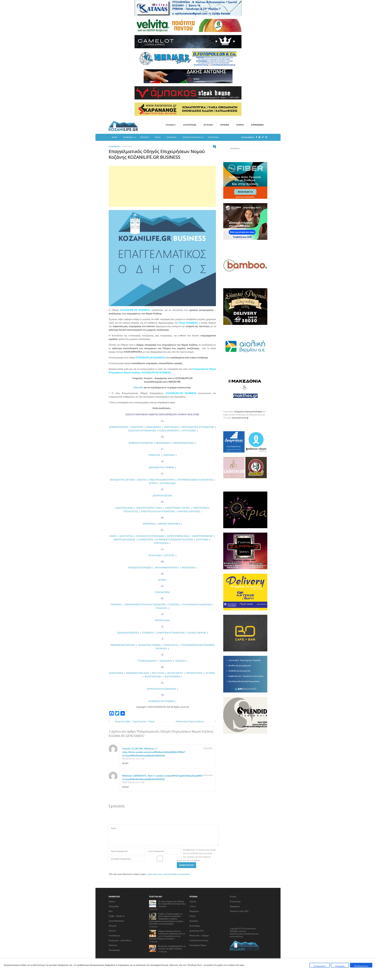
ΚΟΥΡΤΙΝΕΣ (202, 539)
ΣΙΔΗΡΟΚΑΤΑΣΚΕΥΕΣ (128, 632)
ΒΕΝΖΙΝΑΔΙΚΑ (163, 443)
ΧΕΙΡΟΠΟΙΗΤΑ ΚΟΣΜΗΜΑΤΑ (161, 689)
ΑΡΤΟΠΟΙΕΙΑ (189, 430)
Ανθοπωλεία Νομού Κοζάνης (190, 721)
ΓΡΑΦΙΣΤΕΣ (154, 455)
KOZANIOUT (171, 124)
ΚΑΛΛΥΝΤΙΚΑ (126, 536)
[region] (188, 964)
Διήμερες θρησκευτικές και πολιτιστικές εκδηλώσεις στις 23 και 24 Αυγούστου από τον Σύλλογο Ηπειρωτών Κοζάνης (167, 935)
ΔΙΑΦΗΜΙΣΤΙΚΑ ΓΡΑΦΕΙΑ (161, 467)
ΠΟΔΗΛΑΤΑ (161, 608)
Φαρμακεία (194, 911)
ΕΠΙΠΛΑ (153, 483)
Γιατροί (192, 916)
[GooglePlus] (262, 137)
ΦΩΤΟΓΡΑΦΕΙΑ (172, 676)
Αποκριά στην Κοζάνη (191, 137)
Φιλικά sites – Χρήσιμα (199, 935)
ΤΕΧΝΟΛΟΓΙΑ (171, 645)
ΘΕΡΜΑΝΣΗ (150, 523)
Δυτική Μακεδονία (116, 920)
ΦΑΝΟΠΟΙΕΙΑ (116, 673)
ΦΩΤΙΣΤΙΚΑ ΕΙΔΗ (153, 676)
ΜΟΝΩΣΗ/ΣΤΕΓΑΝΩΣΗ (139, 567)
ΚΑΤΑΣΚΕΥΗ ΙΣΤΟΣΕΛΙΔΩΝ (150, 536)
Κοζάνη (112, 901)
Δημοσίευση (186, 865)
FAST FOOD (158, 673)
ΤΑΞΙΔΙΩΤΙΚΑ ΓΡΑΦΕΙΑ (149, 645)
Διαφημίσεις (115, 146)
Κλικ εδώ (138, 387)
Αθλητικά (112, 925)
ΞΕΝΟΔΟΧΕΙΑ (162, 592)
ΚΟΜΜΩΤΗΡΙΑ (145, 539)
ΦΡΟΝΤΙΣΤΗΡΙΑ (194, 673)
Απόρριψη (340, 966)
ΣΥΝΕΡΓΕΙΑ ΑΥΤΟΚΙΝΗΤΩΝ (170, 632)
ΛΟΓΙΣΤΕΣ (169, 555)
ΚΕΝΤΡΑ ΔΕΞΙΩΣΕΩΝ (124, 539)
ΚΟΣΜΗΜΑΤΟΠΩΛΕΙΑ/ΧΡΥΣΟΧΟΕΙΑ (174, 539)
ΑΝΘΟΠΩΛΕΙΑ (171, 427)
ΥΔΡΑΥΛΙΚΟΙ (165, 661)
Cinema (192, 906)
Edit (142, 759)
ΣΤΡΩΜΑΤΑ (147, 632)
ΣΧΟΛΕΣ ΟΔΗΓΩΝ (196, 632)
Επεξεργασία (319, 966)
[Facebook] (256, 137)
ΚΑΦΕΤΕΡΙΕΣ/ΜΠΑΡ (202, 536)
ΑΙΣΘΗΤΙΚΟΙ (137, 427)
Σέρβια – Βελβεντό (116, 916)
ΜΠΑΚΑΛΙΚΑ (188, 567)
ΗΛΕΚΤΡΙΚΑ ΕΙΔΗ (124, 508)
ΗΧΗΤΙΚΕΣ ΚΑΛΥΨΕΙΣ (189, 511)
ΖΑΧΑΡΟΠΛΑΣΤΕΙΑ (162, 495)
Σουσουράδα (189, 124)
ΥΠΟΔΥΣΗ (180, 661)
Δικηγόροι (193, 920)
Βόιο (111, 911)
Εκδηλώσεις (172, 137)
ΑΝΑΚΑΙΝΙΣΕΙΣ (153, 427)
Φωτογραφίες (114, 950)
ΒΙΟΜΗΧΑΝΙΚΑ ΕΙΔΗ (183, 443)
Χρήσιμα (224, 124)
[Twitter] (259, 137)
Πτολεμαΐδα (114, 906)
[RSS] (265, 137)
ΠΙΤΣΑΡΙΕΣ (173, 604)
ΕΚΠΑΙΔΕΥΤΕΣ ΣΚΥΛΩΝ (122, 479)
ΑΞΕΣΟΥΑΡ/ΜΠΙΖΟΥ (169, 430)
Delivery (192, 901)
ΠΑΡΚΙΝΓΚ (116, 604)
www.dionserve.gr (240, 417)
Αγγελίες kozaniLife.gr (198, 940)
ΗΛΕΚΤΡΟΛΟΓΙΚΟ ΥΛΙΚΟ (149, 508)
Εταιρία (240, 124)
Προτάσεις (144, 137)
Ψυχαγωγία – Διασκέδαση (120, 940)
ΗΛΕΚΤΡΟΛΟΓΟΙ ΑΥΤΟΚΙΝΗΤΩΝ (158, 511)
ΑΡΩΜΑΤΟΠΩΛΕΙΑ (118, 427)
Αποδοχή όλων (361, 966)
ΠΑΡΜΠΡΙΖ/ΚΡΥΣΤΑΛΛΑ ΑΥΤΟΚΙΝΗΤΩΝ (145, 604)
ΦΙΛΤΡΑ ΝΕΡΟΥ (175, 673)
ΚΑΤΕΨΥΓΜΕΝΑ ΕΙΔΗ (178, 536)
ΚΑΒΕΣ (113, 536)
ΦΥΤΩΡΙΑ (210, 673)
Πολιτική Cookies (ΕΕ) (239, 911)
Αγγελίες (208, 124)
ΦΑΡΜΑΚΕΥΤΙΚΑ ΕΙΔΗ (137, 673)
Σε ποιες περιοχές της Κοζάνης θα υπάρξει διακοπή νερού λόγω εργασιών (172, 904)
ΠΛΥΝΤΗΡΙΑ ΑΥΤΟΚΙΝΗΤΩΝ (196, 604)
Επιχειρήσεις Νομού (197, 945)
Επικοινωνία (257, 124)
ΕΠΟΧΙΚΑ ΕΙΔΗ (168, 483)
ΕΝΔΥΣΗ (141, 479)
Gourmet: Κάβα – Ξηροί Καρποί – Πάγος (135, 721)
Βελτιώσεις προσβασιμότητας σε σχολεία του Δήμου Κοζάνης (172, 947)
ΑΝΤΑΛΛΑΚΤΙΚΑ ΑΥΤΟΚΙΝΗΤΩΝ (198, 427)
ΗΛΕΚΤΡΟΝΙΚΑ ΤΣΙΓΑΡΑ (177, 508)
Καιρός (158, 137)
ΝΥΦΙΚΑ (162, 580)
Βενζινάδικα (194, 925)
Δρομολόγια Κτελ (196, 930)
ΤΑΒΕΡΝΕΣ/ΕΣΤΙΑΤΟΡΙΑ (122, 645)
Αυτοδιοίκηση (114, 935)
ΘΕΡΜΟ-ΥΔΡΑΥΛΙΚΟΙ (169, 523)
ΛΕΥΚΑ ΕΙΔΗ (154, 555)
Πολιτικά (112, 930)
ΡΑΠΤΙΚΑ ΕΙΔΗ (162, 620)
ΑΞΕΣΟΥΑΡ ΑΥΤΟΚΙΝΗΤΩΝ (142, 430)
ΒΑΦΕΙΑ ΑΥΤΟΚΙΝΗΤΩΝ (141, 443)
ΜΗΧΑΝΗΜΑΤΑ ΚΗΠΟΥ (167, 567)
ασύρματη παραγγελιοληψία (248, 411)
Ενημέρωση (128, 137)
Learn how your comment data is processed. (168, 874)
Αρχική (114, 137)
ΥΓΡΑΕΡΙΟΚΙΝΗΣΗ (146, 661)
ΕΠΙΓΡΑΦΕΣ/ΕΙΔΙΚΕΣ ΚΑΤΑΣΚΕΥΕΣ (195, 479)
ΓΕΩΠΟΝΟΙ (169, 455)
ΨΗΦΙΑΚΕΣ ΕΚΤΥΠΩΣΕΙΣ (161, 701)
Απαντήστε (208, 748)
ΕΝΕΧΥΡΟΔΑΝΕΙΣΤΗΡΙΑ (161, 479)
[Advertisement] (162, 186)
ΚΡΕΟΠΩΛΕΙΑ (161, 543)
